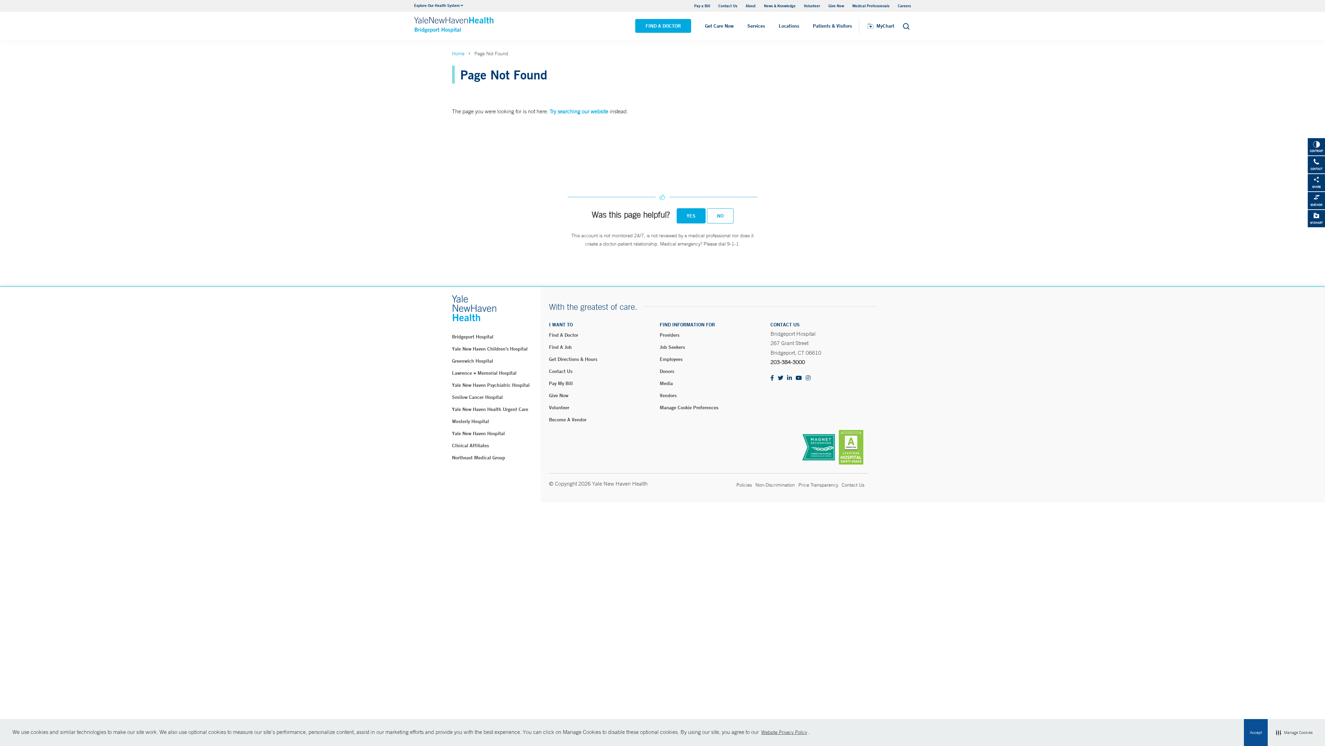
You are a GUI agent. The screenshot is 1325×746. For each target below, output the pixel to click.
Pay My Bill (561, 383)
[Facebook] (772, 378)
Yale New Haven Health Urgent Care (490, 409)
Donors (667, 371)
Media (666, 383)
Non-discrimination (775, 485)
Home (458, 53)
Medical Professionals (871, 5)
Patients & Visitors (832, 26)
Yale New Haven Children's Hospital (490, 349)
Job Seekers (672, 347)
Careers (904, 5)
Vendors (668, 395)
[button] (1294, 732)
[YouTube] (799, 378)
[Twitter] (780, 378)
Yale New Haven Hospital (478, 433)
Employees (671, 359)
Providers (669, 335)
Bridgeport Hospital (472, 337)
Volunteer (812, 5)
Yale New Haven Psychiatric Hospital (491, 385)
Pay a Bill (702, 5)
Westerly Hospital (470, 421)
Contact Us (727, 5)
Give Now (836, 5)
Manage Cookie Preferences (689, 407)
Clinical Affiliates (470, 445)
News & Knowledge (780, 5)
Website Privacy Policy (784, 732)
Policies (744, 485)
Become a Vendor (568, 420)
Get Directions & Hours (573, 359)
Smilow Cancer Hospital (477, 397)
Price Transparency (818, 485)
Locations (789, 26)
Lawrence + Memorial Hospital (484, 373)
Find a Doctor (663, 26)
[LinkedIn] (789, 378)
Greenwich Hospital (472, 361)
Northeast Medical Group (478, 458)
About (751, 5)
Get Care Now (719, 26)
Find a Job (560, 347)
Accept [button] (1256, 732)
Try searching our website (579, 111)
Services (756, 26)
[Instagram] (808, 378)
